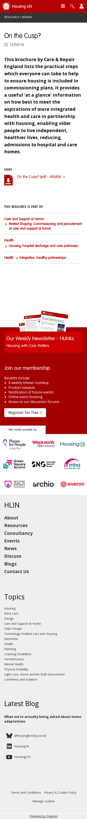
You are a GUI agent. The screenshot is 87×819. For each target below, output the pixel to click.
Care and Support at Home (24, 219)
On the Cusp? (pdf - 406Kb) (39, 177)
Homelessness (14, 659)
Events (12, 541)
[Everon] (72, 490)
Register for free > (25, 412)
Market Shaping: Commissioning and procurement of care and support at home (45, 226)
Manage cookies (43, 801)
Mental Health (13, 664)
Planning (10, 649)
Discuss (12, 556)
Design (9, 618)
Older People (13, 629)
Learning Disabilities (17, 654)
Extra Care (11, 613)
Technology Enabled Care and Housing (30, 634)
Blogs (10, 564)
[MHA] (72, 470)
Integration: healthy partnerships (43, 258)
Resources (16, 525)
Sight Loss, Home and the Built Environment (34, 674)
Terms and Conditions (26, 792)
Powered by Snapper (43, 816)
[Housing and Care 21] (72, 450)
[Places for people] (14, 450)
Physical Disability (16, 669)
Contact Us (16, 571)
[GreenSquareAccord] (14, 470)
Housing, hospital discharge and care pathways (43, 246)
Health (9, 240)
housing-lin (21, 746)
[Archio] (43, 490)
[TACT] (14, 490)
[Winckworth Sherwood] (43, 450)
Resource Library (18, 17)
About (11, 518)
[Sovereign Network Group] (43, 470)
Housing (9, 608)
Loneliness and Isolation (20, 679)
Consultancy (18, 533)
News (10, 548)
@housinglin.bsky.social (30, 736)
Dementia (11, 639)
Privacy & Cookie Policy (60, 792)
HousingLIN (22, 757)
